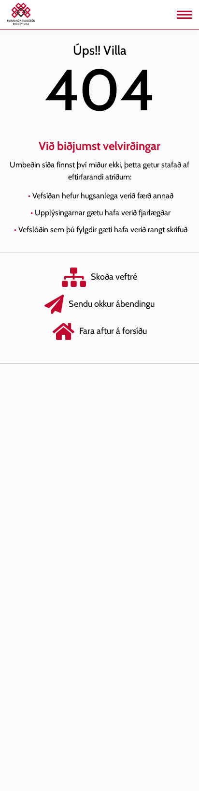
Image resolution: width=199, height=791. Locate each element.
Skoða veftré (114, 276)
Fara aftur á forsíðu (113, 331)
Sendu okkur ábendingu (112, 303)
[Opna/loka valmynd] (184, 15)
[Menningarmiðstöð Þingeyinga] (21, 13)
